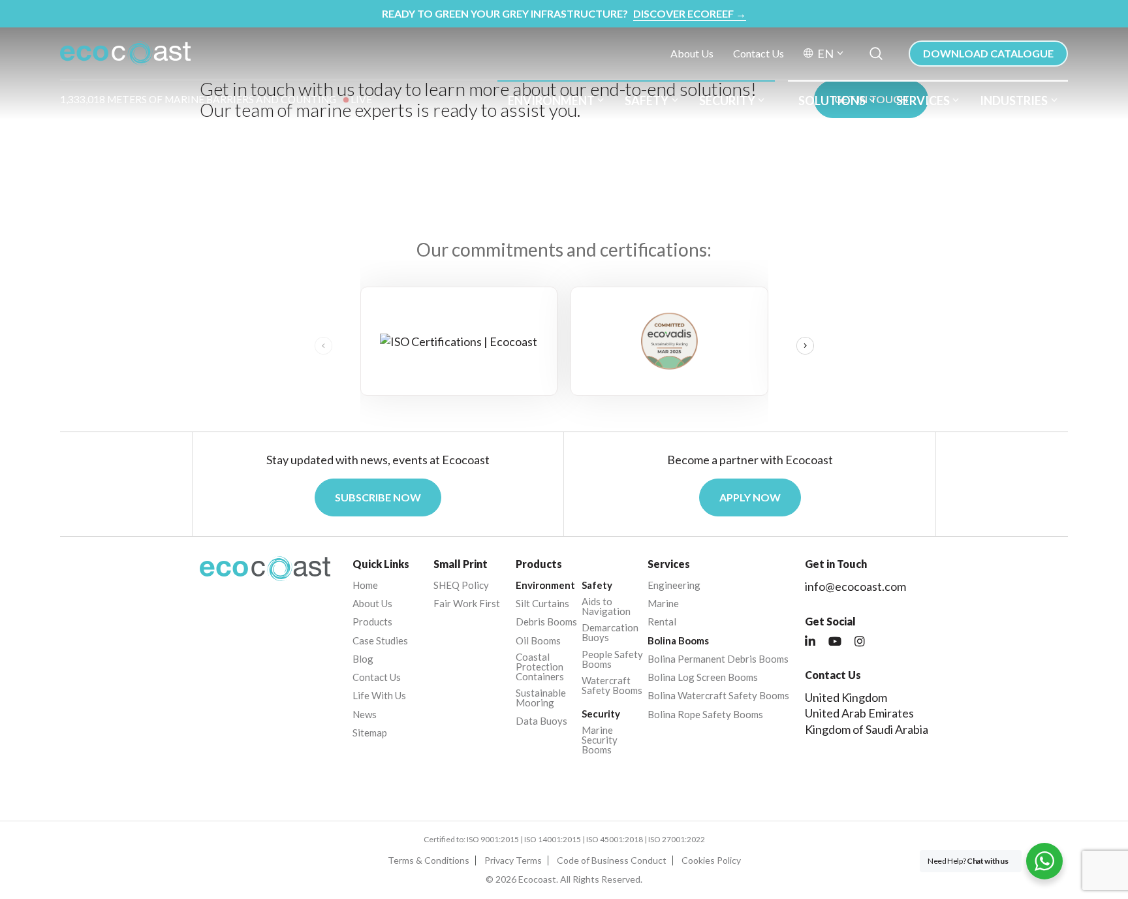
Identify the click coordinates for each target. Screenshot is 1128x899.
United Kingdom (846, 697)
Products (372, 622)
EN (825, 53)
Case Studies (380, 641)
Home (365, 585)
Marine (663, 603)
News (364, 714)
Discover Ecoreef (689, 13)
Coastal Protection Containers (540, 667)
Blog (362, 659)
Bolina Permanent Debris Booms (718, 659)
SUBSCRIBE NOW (378, 497)
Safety (646, 100)
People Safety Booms (612, 659)
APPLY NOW (750, 497)
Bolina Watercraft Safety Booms (718, 696)
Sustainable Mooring (541, 698)
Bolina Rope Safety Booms (705, 714)
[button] (805, 346)
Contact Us (758, 53)
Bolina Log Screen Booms (703, 677)
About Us (691, 53)
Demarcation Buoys (610, 632)
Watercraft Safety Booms (612, 685)
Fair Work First (466, 603)
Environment (551, 100)
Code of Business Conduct (611, 860)
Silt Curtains (542, 603)
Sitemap (369, 733)
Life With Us (379, 696)
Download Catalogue (988, 53)
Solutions (832, 100)
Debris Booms (546, 622)
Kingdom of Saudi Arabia (866, 729)
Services (923, 100)
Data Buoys (541, 721)
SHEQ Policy (461, 585)
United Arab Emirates (859, 713)
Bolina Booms (678, 641)
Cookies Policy (711, 860)
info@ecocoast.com (855, 586)
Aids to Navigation (606, 606)
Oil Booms (538, 641)
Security (727, 100)
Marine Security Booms (600, 740)
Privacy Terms (513, 860)
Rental (662, 622)
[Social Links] (810, 642)
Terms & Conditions (428, 860)
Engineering (674, 585)
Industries (1014, 100)
